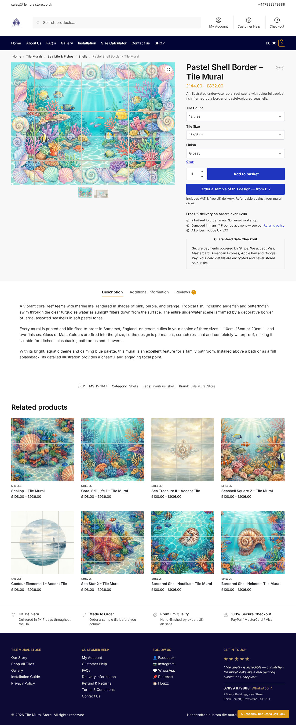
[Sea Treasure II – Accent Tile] (183, 449)
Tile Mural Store (203, 386)
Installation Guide (25, 677)
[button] (275, 43)
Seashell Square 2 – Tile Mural (247, 491)
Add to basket (246, 174)
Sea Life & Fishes (60, 56)
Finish (191, 145)
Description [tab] (112, 292)
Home (16, 56)
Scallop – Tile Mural (28, 491)
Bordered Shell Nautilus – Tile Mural (181, 583)
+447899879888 (271, 4)
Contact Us (91, 696)
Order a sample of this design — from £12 (235, 189)
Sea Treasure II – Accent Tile (175, 491)
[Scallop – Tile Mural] (42, 449)
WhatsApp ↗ (262, 688)
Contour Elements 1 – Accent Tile (39, 583)
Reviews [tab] (185, 292)
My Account (218, 26)
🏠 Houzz (161, 683)
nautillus (159, 386)
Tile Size (193, 126)
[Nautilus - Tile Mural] (277, 67)
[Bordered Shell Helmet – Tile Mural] (253, 542)
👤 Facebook (164, 657)
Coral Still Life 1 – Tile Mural (104, 491)
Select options (42, 506)
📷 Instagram (164, 664)
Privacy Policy (23, 683)
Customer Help (249, 26)
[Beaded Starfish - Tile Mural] (282, 67)
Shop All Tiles (22, 664)
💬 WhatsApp (164, 670)
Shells (82, 56)
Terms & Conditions (98, 689)
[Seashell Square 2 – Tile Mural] (253, 449)
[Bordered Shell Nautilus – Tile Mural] (183, 542)
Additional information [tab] (149, 292)
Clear (190, 161)
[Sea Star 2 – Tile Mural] (112, 542)
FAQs (86, 670)
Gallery (17, 670)
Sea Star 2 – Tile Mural (100, 583)
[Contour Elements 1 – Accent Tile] (42, 542)
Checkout (277, 26)
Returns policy (274, 225)
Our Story (19, 657)
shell (171, 386)
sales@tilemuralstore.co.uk (31, 4)
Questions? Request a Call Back (263, 714)
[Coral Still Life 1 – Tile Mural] (112, 449)
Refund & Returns (96, 683)
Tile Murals (34, 56)
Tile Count (194, 108)
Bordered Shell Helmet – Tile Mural (250, 583)
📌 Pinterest (163, 677)
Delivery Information (99, 677)
